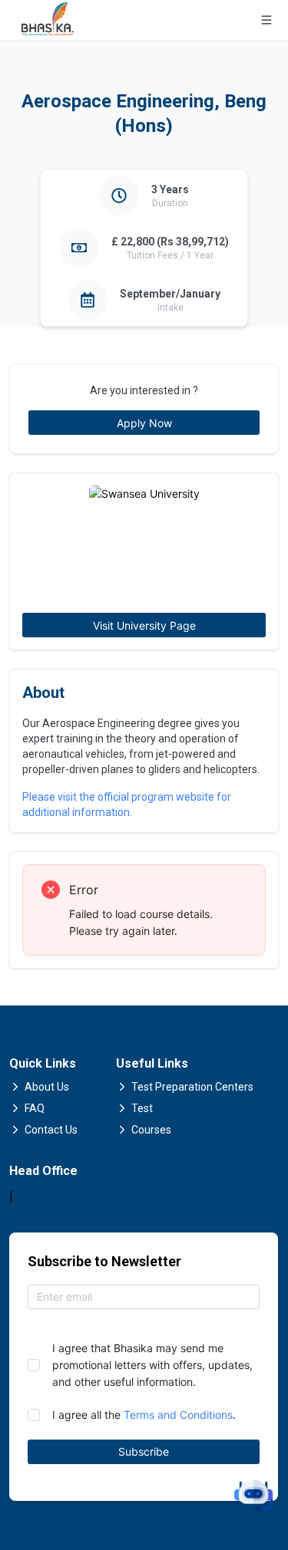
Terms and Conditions (178, 1414)
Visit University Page (144, 625)
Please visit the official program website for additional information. (126, 804)
